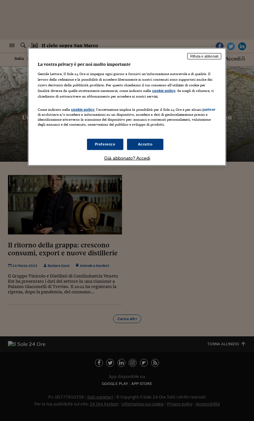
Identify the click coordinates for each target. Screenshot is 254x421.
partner (208, 109)
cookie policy (163, 90)
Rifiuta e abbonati (204, 56)
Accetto (145, 144)
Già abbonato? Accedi (127, 158)
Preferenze (105, 144)
